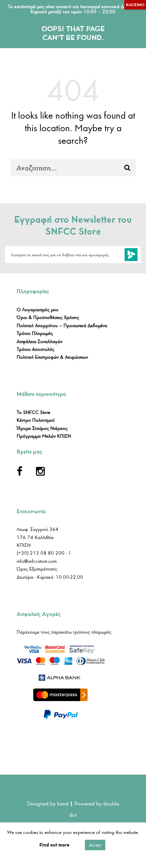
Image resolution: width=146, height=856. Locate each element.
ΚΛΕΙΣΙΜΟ (135, 4)
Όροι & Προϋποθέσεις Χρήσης (48, 317)
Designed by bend (48, 803)
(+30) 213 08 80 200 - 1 (44, 553)
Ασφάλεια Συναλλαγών (39, 341)
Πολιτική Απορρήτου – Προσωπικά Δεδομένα (62, 326)
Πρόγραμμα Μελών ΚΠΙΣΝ (44, 436)
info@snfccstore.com (37, 561)
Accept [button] (95, 845)
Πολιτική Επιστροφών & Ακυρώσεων (52, 357)
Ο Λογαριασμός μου (37, 310)
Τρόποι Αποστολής (35, 349)
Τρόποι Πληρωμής (35, 333)
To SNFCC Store (33, 412)
